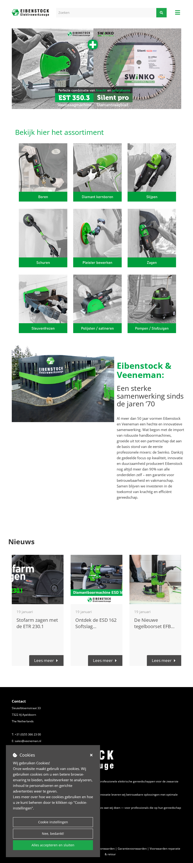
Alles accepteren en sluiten (53, 845)
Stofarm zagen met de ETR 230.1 (37, 623)
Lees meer (44, 660)
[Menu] (177, 12)
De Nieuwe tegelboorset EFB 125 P (152, 626)
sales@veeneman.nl (28, 741)
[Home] (30, 12)
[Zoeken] (161, 12)
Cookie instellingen (53, 822)
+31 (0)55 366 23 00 (28, 734)
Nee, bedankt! (53, 833)
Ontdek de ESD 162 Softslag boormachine (96, 626)
